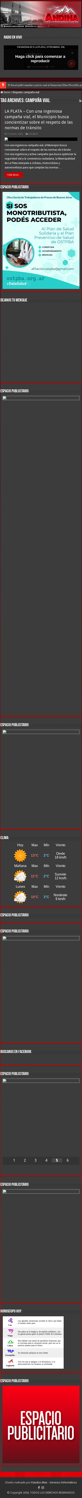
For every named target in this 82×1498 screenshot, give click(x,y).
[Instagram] (42, 1487)
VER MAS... (13, 174)
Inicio (6, 92)
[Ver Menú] (5, 11)
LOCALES (33, 134)
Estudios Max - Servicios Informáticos (54, 1482)
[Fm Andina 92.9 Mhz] (41, 14)
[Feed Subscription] (80, 101)
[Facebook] (39, 1487)
